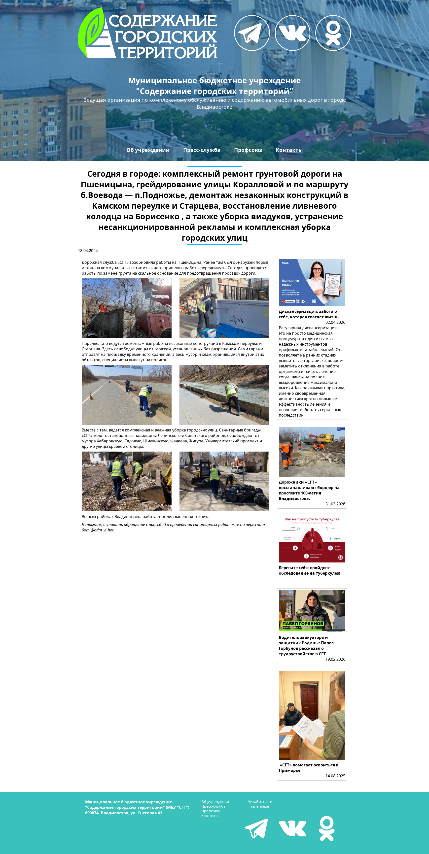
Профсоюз (248, 149)
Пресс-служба (201, 149)
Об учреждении (148, 149)
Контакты (289, 149)
